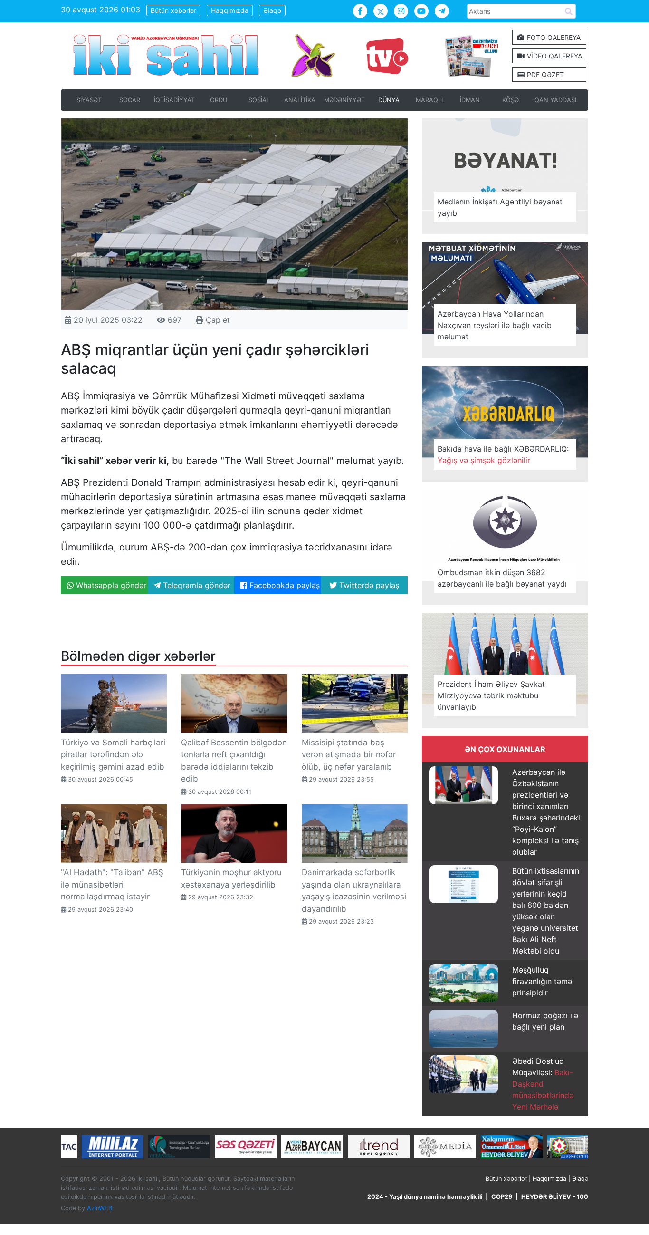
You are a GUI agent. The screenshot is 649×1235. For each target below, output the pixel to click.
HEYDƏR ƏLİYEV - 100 (554, 1196)
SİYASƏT (89, 100)
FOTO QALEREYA (553, 37)
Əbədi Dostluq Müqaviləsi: (542, 1083)
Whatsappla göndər (110, 585)
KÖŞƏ (510, 100)
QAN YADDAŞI (555, 100)
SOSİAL (259, 100)
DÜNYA (389, 100)
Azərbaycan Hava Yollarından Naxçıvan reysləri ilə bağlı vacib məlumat (495, 325)
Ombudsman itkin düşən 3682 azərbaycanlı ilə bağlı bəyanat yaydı (502, 578)
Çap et (216, 320)
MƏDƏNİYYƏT (344, 100)
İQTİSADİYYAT (174, 100)
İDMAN (470, 100)
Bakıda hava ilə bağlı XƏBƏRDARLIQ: (503, 454)
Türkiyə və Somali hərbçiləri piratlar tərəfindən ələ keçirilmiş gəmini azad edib (113, 755)
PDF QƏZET (544, 74)
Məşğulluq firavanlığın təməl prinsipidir (543, 981)
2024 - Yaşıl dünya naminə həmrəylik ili (424, 1196)
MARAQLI (429, 100)
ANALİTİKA (299, 100)
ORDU (218, 100)
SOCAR (129, 100)
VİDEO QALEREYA (553, 56)
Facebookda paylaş (283, 585)
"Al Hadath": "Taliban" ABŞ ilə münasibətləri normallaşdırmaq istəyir (112, 884)
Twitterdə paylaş (368, 585)
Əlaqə (272, 10)
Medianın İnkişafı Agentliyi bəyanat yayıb (500, 207)
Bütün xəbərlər (173, 10)
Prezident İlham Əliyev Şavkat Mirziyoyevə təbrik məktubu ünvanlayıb (491, 695)
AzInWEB (99, 1208)
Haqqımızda (229, 10)
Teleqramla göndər (195, 585)
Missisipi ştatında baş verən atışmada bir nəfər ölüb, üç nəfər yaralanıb (349, 755)
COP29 (501, 1196)
